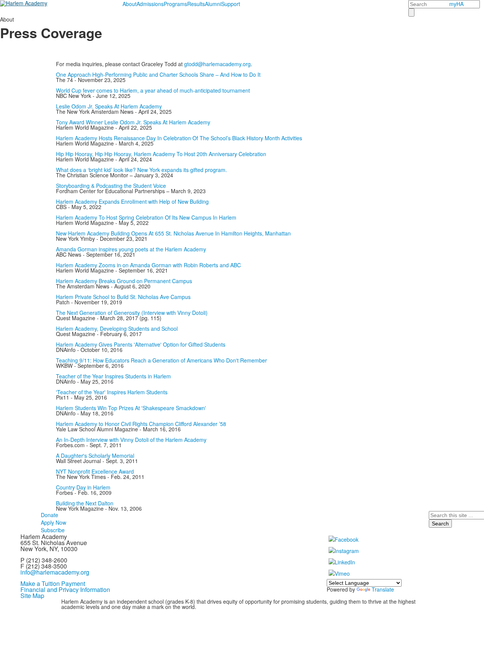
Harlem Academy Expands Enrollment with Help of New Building (132, 201)
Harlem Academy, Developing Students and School (117, 328)
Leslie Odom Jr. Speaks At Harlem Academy (109, 106)
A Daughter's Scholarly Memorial (95, 455)
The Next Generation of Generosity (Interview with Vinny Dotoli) (132, 312)
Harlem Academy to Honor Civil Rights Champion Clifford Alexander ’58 (141, 424)
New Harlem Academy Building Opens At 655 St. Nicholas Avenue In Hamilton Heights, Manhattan (173, 233)
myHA (456, 4)
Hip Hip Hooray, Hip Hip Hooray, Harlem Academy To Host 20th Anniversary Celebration (161, 154)
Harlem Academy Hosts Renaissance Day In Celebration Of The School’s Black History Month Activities (179, 138)
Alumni (213, 4)
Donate (49, 515)
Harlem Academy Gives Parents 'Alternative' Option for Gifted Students (140, 344)
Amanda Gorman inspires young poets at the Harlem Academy (131, 249)
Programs (175, 4)
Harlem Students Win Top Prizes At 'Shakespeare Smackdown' (131, 408)
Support (230, 4)
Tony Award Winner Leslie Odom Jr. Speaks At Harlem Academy (133, 122)
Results (196, 4)
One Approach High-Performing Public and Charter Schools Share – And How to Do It (158, 74)
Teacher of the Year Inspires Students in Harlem (113, 376)
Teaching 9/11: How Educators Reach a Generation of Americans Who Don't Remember (161, 360)
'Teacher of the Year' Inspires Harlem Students (112, 392)
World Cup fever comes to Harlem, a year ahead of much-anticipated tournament (153, 90)
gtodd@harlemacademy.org (217, 64)
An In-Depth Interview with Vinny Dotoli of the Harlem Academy (131, 439)
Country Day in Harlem (83, 487)
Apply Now (53, 522)
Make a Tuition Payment (52, 583)
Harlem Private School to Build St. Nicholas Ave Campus (123, 297)
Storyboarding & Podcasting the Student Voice (111, 185)
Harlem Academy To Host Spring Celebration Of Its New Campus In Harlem (146, 217)
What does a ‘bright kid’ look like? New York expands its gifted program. (141, 170)
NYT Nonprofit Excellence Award (95, 471)
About (130, 4)
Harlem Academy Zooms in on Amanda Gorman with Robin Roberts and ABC (148, 265)
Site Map (32, 595)
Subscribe (53, 530)
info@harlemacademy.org (54, 572)
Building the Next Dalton (84, 503)
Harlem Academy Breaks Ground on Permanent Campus (124, 281)
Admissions (150, 4)
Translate (383, 589)
